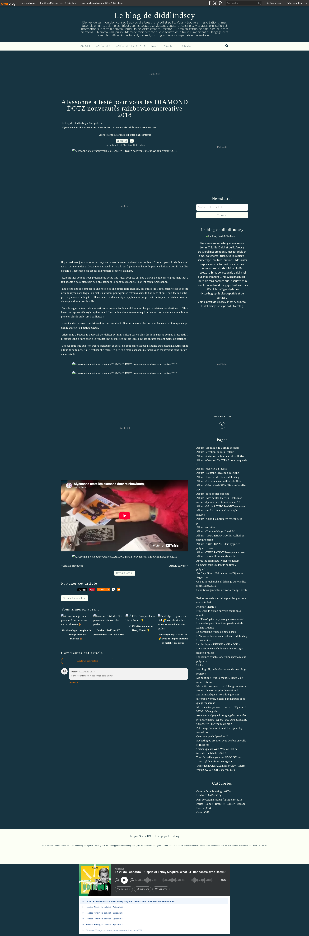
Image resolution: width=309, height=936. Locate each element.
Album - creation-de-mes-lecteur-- (216, 451)
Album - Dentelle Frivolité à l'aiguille (217, 472)
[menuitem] (85, 46)
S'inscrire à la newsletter (74, 598)
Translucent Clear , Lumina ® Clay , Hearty (220, 765)
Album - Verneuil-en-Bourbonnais (215, 556)
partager (144, 889)
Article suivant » (178, 565)
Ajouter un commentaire (87, 661)
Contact (186, 46)
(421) (219, 799)
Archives (169, 46)
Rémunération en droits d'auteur (193, 845)
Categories (94, 123)
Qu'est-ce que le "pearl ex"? (212, 736)
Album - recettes (205, 527)
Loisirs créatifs (106, 135)
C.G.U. (175, 845)
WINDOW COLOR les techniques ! (216, 769)
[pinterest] (220, 3)
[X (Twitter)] (215, 3)
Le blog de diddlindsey (154, 15)
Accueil (85, 46)
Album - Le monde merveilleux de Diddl (219, 481)
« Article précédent (72, 565)
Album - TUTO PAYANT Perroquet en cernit (221, 552)
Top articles (138, 845)
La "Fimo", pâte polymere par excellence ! (220, 619)
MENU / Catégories (207, 711)
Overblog (173, 836)
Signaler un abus (162, 845)
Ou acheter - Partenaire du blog (214, 723)
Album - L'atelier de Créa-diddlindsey (217, 477)
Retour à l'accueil (124, 573)
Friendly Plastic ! (206, 606)
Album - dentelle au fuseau (211, 468)
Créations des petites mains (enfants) (132, 135)
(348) (203, 812)
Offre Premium (214, 845)
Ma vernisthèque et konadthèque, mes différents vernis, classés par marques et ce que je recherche (220, 698)
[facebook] (209, 3)
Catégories (103, 46)
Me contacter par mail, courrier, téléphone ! (221, 707)
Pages (154, 46)
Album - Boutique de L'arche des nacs (217, 447)
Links (199, 665)
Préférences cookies (259, 845)
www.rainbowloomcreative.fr (136, 262)
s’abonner (126, 889)
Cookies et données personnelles (235, 845)
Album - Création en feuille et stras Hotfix (220, 456)
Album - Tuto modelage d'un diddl (215, 531)
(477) (208, 795)
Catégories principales (130, 46)
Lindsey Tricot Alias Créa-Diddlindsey (69, 845)
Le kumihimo (203, 640)
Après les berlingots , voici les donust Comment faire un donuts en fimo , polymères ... (217, 565)
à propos (163, 889)
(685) (213, 791)
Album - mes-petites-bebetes (212, 493)
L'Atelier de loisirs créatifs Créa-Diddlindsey (222, 636)
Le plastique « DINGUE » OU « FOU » (218, 644)
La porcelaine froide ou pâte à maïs (216, 631)
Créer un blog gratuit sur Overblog (117, 845)
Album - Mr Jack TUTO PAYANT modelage (220, 506)
